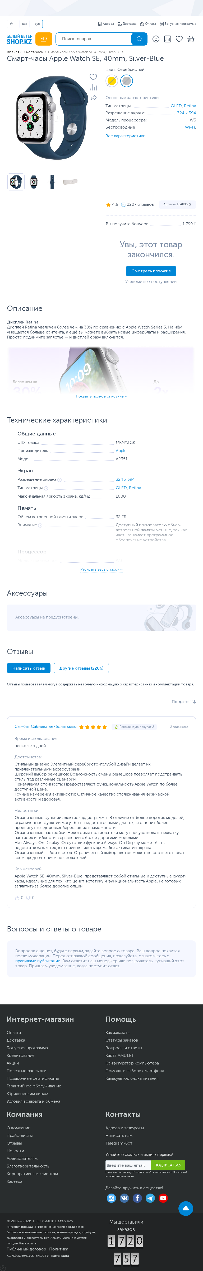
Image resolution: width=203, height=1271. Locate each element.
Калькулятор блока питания (132, 1079)
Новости (15, 1151)
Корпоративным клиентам (32, 1174)
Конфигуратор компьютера (132, 1063)
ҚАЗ (24, 24)
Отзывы (14, 1143)
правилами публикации (37, 961)
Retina (190, 106)
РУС (37, 24)
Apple (121, 451)
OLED (176, 106)
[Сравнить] (93, 87)
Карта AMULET (119, 1056)
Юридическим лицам (27, 1094)
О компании (18, 1128)
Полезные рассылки (26, 1071)
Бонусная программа (180, 24)
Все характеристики (125, 136)
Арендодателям (22, 1159)
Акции (13, 1063)
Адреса (108, 24)
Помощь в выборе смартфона (134, 1071)
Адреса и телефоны (124, 1128)
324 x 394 (186, 113)
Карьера (14, 1182)
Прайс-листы (20, 1136)
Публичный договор (26, 1249)
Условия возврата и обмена (33, 1102)
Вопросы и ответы (123, 1048)
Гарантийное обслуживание (34, 1086)
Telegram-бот (118, 1143)
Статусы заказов (121, 1040)
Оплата (150, 24)
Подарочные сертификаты (33, 1079)
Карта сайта (60, 1256)
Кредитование (21, 1056)
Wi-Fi (190, 127)
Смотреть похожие (151, 270)
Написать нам (118, 1136)
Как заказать (117, 1033)
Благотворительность (28, 1166)
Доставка (129, 24)
